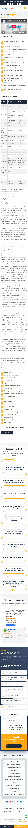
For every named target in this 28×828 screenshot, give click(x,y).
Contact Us (14, 814)
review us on (10, 625)
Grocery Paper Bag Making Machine (13, 785)
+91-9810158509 (20, 1)
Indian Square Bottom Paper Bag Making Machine (13, 794)
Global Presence (20, 808)
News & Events (8, 808)
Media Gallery (7, 811)
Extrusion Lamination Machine (14, 773)
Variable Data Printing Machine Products (14, 779)
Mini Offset (14, 782)
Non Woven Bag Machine (14, 761)
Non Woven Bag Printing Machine (14, 764)
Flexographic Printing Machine (14, 776)
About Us (20, 806)
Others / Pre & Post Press (14, 788)
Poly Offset (14, 791)
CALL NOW (7, 826)
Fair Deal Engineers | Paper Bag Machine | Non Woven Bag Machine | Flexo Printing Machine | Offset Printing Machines (15, 613)
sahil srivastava (11, 629)
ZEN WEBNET (22, 821)
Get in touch (7, 432)
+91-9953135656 (13, 1)
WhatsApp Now (21, 826)
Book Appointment (14, 746)
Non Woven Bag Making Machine (14, 767)
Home (7, 806)
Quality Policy (20, 811)
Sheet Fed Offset (14, 770)
